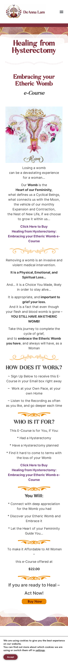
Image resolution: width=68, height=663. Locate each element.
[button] (61, 12)
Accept (10, 657)
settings (40, 650)
